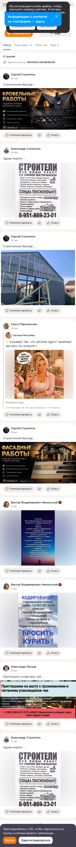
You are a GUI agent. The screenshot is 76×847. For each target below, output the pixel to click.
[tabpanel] (38, 444)
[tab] (7, 45)
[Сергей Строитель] (6, 76)
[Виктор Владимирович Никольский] (6, 504)
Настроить (47, 26)
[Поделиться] (39, 135)
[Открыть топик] (38, 84)
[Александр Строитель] (6, 150)
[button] (19, 33)
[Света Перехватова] (6, 326)
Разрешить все (22, 26)
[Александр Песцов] (6, 668)
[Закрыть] (56, 16)
